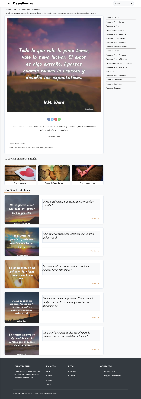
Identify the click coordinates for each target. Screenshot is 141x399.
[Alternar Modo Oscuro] (109, 3)
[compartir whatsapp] (59, 119)
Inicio (48, 371)
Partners (49, 376)
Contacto (71, 376)
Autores (49, 380)
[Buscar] (132, 3)
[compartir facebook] (48, 119)
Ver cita (94, 219)
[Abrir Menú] (8, 3)
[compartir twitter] (52, 119)
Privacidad (72, 371)
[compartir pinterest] (55, 119)
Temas (48, 385)
